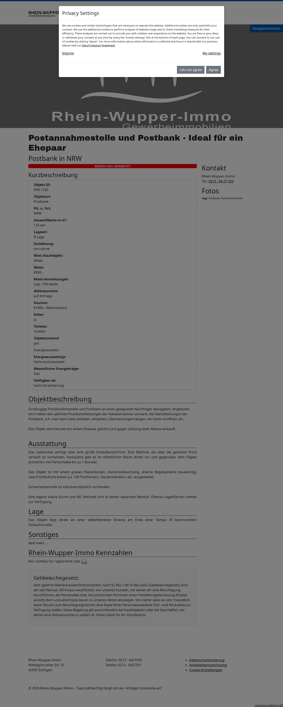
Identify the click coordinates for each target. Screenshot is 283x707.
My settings (212, 53)
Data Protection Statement (98, 45)
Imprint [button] (68, 53)
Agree (213, 70)
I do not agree (191, 70)
